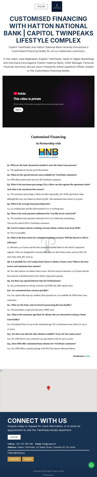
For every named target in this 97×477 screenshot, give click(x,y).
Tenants (28, 459)
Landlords (14, 459)
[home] (57, 6)
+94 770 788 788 (24, 444)
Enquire (41, 6)
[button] (48, 388)
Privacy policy (48, 475)
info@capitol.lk (49, 444)
